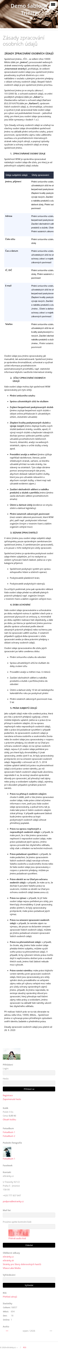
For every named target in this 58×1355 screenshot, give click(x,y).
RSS (24, 1347)
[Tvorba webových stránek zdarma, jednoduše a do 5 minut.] (17, 1347)
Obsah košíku (9, 1119)
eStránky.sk (8, 1260)
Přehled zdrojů (10, 1296)
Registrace (8, 1095)
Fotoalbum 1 (9, 1132)
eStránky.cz (8, 1256)
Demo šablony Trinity (29, 9)
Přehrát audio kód (17, 1238)
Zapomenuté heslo (12, 1099)
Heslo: (6, 1078)
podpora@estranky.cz (13, 1201)
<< (7, 1330)
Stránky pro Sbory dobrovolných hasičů (22, 1264)
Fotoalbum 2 (9, 1136)
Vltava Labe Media (12, 1268)
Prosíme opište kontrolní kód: (17, 1221)
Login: (6, 1068)
